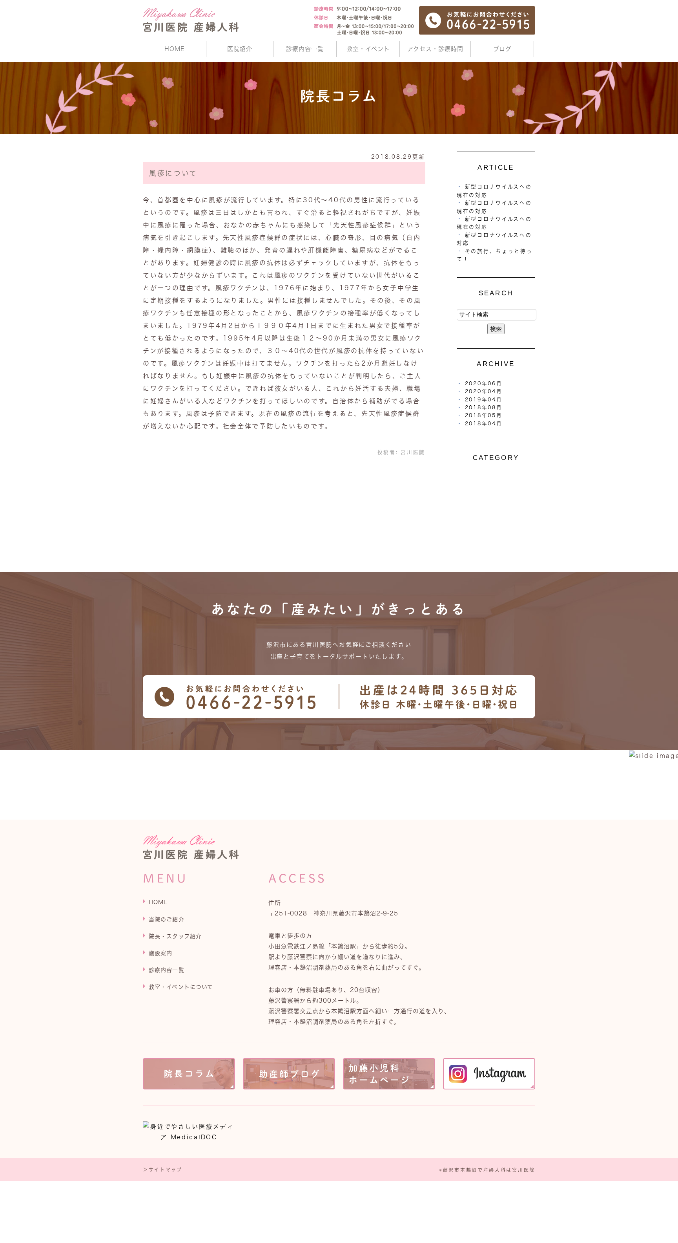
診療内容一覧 (305, 49)
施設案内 (160, 953)
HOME (174, 49)
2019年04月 (484, 399)
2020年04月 (484, 391)
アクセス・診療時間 (435, 49)
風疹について (173, 173)
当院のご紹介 (166, 919)
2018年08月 (484, 407)
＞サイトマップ (162, 1169)
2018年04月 (484, 423)
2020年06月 (484, 383)
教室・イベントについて (181, 987)
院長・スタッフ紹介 (175, 936)
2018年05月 (484, 415)
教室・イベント (368, 49)
